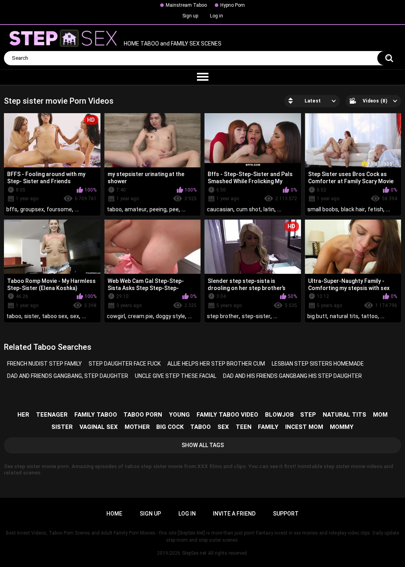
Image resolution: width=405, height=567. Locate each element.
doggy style (170, 316)
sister (31, 316)
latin (268, 209)
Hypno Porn (232, 5)
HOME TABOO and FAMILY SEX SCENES (172, 44)
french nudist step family (44, 363)
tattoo (369, 316)
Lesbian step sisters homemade (318, 363)
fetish (375, 209)
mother (137, 426)
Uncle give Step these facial (175, 376)
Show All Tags (203, 445)
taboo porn (142, 414)
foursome (59, 209)
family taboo (95, 414)
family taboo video (227, 414)
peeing (158, 209)
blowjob (279, 414)
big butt (317, 316)
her (23, 414)
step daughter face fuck (125, 363)
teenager (52, 414)
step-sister (256, 316)
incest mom (304, 426)
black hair (353, 209)
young (179, 414)
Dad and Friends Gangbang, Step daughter (67, 376)
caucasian (220, 209)
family (268, 426)
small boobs (322, 209)
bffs (11, 209)
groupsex (32, 209)
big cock (170, 426)
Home (114, 513)
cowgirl (116, 316)
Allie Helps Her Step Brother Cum (216, 363)
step (308, 414)
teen (244, 426)
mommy (342, 426)
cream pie (140, 316)
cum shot (248, 209)
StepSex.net (194, 553)
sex (74, 316)
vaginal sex (98, 426)
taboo (114, 209)
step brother (223, 316)
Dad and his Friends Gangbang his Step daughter (292, 376)
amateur (136, 209)
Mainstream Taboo (186, 5)
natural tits (344, 316)
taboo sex (54, 316)
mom (380, 414)
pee (174, 209)
